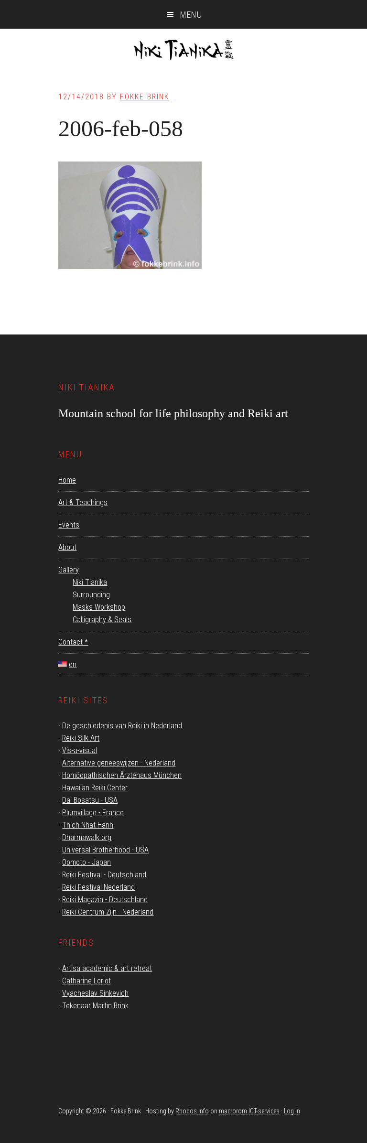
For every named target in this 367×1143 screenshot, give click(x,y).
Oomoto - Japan (86, 862)
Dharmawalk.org (86, 837)
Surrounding (91, 594)
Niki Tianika (183, 52)
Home (67, 480)
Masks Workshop (99, 607)
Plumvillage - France (93, 812)
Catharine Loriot (86, 980)
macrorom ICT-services (249, 1111)
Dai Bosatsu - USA (90, 800)
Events (68, 524)
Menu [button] (191, 15)
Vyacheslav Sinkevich (95, 993)
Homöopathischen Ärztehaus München (122, 775)
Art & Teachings (83, 502)
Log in (292, 1111)
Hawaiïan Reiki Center (95, 787)
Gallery (68, 569)
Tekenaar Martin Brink (95, 1005)
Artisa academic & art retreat (107, 968)
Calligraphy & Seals (102, 619)
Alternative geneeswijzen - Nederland (118, 762)
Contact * (73, 642)
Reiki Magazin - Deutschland (105, 899)
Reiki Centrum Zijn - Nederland (107, 912)
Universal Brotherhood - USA (105, 849)
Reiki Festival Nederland (98, 887)
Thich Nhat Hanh (87, 825)
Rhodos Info (192, 1111)
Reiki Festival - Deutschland (104, 874)
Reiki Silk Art (80, 738)
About (67, 547)
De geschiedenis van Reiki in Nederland (122, 725)
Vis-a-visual (79, 750)
